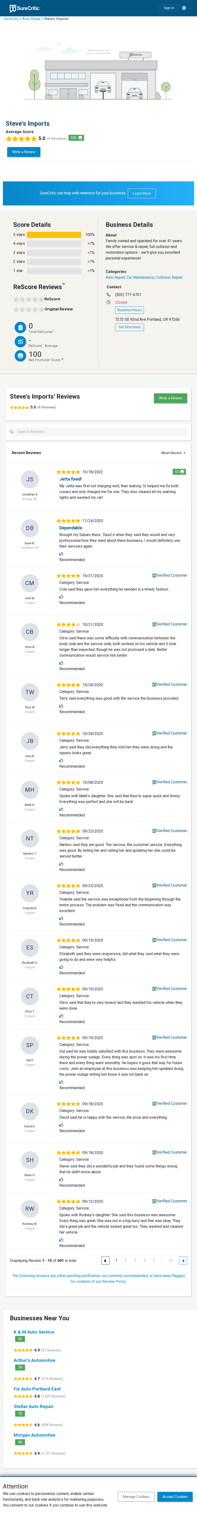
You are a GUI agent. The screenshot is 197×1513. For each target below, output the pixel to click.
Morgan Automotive (34, 1435)
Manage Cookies (136, 1496)
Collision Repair (169, 277)
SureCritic (11, 19)
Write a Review (23, 152)
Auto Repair (31, 19)
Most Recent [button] (172, 453)
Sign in (169, 8)
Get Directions (129, 327)
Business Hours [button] (129, 310)
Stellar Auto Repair (34, 1406)
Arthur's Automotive (34, 1360)
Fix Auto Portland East (37, 1389)
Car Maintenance (140, 277)
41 (171, 1260)
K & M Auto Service (34, 1332)
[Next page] (183, 1260)
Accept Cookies (175, 1496)
